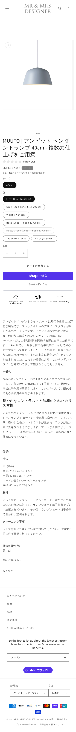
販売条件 (12, 619)
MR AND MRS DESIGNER (24, 719)
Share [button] (9, 570)
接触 (9, 604)
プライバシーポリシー (26, 724)
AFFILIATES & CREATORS (20, 627)
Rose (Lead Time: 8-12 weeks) (24, 222)
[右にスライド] (46, 133)
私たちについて (16, 596)
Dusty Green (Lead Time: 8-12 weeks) (29, 231)
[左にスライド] (30, 133)
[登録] (65, 657)
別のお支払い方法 (38, 284)
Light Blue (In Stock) (18, 198)
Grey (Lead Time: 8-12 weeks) (23, 206)
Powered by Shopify (45, 719)
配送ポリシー (57, 724)
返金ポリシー (63, 719)
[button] (7, 8)
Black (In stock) (44, 238)
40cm (9, 185)
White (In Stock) (16, 214)
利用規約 (44, 724)
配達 (9, 611)
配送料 (11, 173)
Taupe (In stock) (16, 238)
